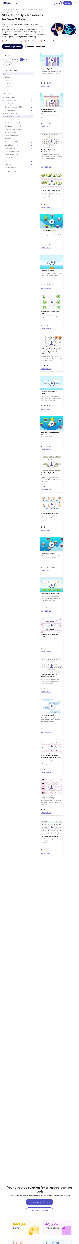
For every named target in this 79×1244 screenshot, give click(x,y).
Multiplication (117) (12, 145)
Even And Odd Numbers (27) (15, 129)
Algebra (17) (9, 164)
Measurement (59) (11, 154)
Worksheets (9, 80)
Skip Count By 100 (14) (13, 126)
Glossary (8, 83)
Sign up (67, 3)
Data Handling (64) (12, 151)
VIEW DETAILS (46, 86)
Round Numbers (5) (12, 135)
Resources (11, 9)
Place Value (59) (10, 132)
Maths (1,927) (10, 97)
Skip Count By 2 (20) (12, 116)
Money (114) (9, 161)
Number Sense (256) (12, 101)
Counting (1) (9, 104)
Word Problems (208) (12, 167)
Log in (58, 3)
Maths (18, 9)
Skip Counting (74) (11, 113)
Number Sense (32, 9)
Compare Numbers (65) (13, 107)
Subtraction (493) (11, 142)
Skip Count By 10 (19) (12, 123)
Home (4, 9)
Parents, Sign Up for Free (12, 47)
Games (7, 77)
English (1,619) (10, 171)
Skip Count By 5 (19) (12, 120)
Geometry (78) (10, 148)
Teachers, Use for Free (35, 47)
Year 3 (24, 9)
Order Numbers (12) (12, 110)
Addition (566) (10, 139)
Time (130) (9, 158)
